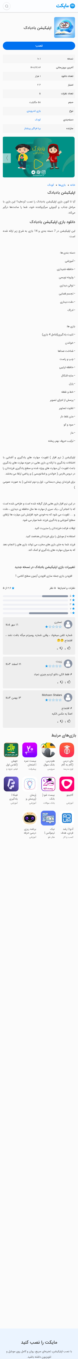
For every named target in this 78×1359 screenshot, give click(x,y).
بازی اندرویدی (34, 111)
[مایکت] (65, 8)
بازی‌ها (62, 185)
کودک (38, 120)
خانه (72, 185)
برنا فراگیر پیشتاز (32, 128)
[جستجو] (6, 6)
